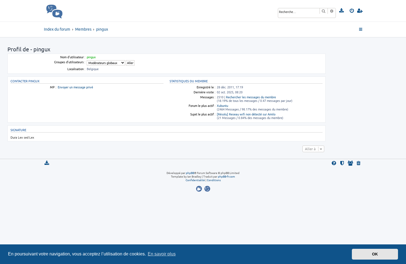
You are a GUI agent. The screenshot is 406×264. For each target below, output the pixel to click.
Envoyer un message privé (75, 87)
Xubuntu (222, 105)
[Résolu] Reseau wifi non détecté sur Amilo (246, 114)
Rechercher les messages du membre (251, 97)
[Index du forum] (66, 11)
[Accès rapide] (361, 29)
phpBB (190, 173)
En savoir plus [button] (162, 254)
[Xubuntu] (200, 189)
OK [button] (375, 254)
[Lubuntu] (207, 189)
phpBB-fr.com (226, 176)
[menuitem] (342, 10)
